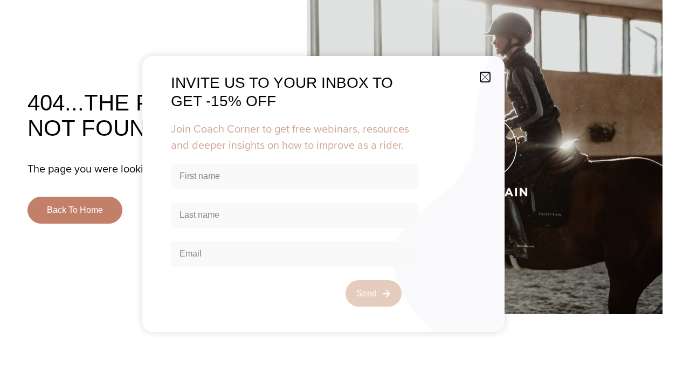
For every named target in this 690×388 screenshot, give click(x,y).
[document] (345, 194)
